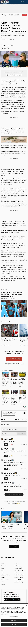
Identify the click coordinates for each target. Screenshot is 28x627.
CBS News (10, 104)
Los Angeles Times (21, 151)
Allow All (14, 624)
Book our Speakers (5, 579)
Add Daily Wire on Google (15, 75)
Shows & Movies (5, 565)
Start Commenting (14, 359)
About (2, 572)
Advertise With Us (5, 575)
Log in (22, 364)
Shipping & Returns (19, 577)
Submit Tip (14, 546)
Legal (16, 572)
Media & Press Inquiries (20, 575)
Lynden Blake (4, 39)
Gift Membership (18, 568)
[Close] (26, 605)
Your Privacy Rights (19, 570)
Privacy (3, 584)
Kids (2, 570)
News (2, 563)
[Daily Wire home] (14, 15)
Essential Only (14, 620)
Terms (2, 582)
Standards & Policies (19, 579)
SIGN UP (24, 14)
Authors (3, 577)
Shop (2, 568)
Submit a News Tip (19, 582)
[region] (14, 615)
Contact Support (18, 565)
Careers (16, 563)
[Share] (8, 48)
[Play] (2, 45)
